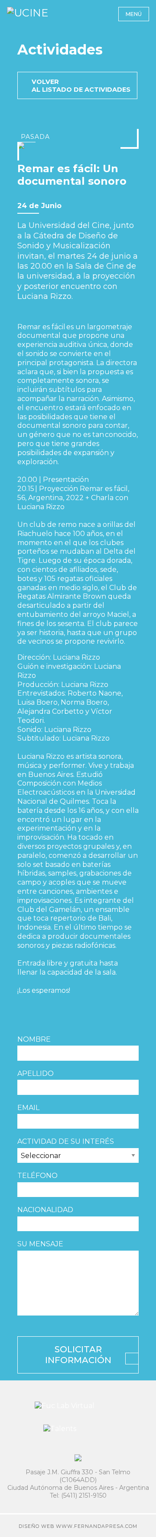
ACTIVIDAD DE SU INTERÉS (65, 1141)
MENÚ (134, 14)
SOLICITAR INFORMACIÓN (78, 1354)
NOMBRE (34, 1039)
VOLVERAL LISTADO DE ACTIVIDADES (81, 85)
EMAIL (28, 1108)
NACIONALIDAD (45, 1210)
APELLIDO (35, 1073)
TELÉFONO (37, 1175)
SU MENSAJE (40, 1244)
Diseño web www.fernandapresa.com (78, 1526)
